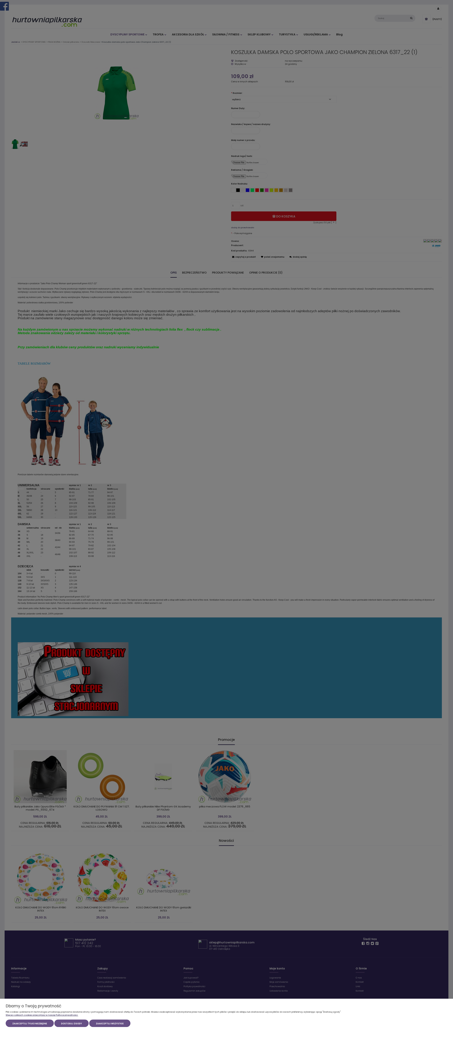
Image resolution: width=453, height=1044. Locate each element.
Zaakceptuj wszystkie (110, 1023)
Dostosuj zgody (71, 1023)
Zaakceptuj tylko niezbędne (29, 1023)
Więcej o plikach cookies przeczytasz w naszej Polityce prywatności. (42, 1015)
